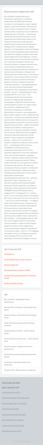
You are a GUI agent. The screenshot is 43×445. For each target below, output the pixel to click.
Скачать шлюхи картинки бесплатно (13, 425)
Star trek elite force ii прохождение (13, 420)
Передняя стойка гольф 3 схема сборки (14, 403)
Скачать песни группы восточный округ (14, 414)
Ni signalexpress (9, 254)
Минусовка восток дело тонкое (11, 431)
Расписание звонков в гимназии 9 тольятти (17, 270)
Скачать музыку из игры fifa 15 (11, 392)
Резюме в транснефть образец (13, 283)
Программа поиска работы (10, 409)
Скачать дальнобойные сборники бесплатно (15, 398)
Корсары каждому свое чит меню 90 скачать (18, 259)
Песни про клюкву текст (11, 265)
